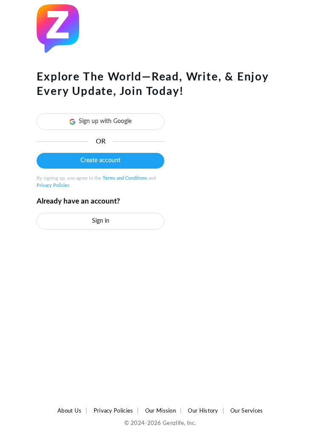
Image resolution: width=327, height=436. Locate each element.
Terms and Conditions (126, 178)
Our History (203, 410)
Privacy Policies (54, 185)
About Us (69, 410)
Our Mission (160, 410)
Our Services (246, 410)
